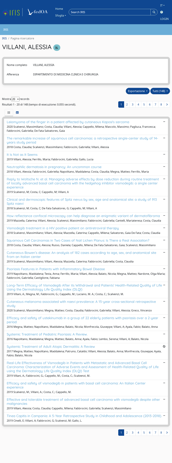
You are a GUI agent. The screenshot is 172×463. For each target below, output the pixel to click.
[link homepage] (12, 12)
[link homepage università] (38, 12)
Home (59, 9)
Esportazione (136, 91)
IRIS (4, 38)
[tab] (9, 112)
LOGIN (164, 19)
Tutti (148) (159, 91)
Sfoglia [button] (59, 15)
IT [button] (161, 5)
